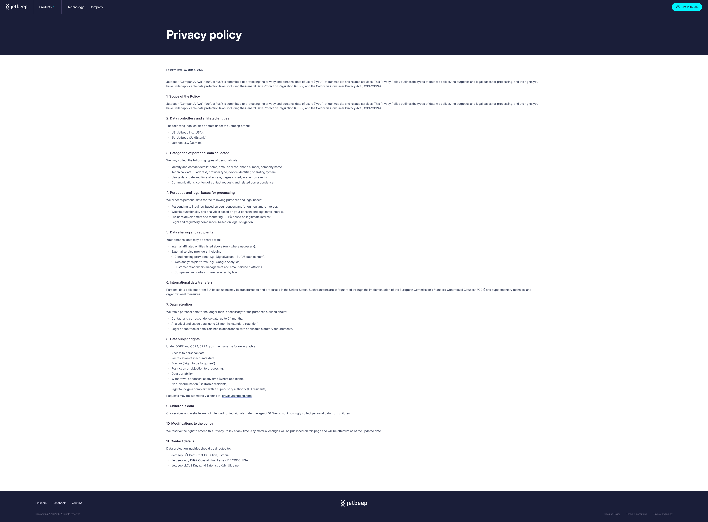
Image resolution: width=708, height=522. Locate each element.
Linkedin (41, 503)
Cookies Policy (612, 514)
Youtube (77, 503)
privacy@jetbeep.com (236, 396)
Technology (75, 7)
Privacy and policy (663, 514)
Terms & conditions (636, 514)
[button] (47, 7)
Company (96, 7)
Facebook (59, 503)
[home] (16, 7)
